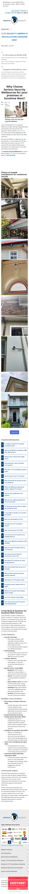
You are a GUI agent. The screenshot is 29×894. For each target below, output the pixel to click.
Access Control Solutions (9, 871)
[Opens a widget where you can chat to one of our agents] (17, 884)
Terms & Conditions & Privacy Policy (12, 845)
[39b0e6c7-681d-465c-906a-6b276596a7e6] (14, 277)
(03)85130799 (11, 12)
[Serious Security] (14, 20)
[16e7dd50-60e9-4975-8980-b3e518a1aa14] (14, 354)
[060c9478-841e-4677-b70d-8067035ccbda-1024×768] (14, 249)
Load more (14, 432)
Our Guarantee (6, 853)
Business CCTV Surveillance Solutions (13, 864)
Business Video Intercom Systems (12, 868)
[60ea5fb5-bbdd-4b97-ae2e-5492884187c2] (14, 229)
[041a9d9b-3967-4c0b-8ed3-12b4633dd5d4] (14, 306)
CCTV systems (14, 153)
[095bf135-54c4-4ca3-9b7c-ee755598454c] (14, 188)
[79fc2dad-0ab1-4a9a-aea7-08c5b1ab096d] (14, 209)
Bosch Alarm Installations (9, 857)
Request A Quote (6, 849)
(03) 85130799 (11, 155)
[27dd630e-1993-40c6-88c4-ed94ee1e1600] (14, 382)
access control (20, 131)
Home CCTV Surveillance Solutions (12, 860)
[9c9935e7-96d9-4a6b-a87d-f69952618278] (14, 326)
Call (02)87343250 (18, 10)
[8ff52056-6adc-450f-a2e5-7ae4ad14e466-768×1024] (14, 410)
